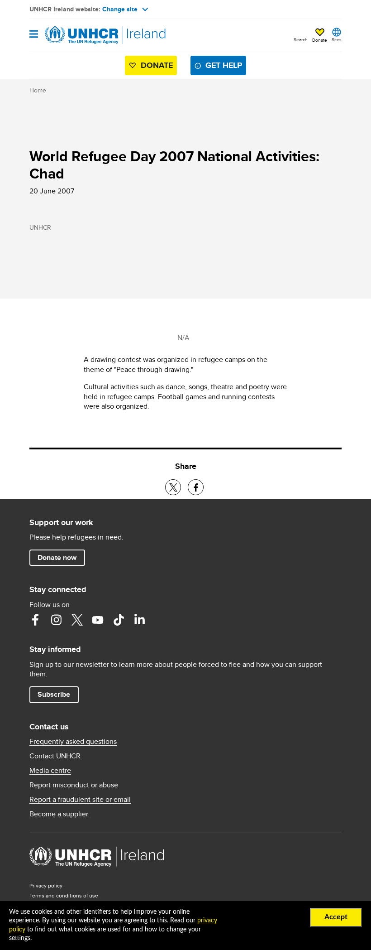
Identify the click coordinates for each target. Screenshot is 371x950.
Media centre (50, 771)
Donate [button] (319, 40)
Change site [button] (120, 9)
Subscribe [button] (54, 694)
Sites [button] (337, 39)
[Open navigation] (33, 34)
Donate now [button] (57, 557)
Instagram (56, 620)
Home (37, 90)
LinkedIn (139, 620)
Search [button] (301, 39)
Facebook (35, 620)
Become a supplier (58, 814)
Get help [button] (223, 65)
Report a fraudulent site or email (80, 800)
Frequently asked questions (73, 742)
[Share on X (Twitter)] (173, 487)
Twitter (77, 620)
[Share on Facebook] (196, 487)
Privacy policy (45, 885)
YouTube (98, 620)
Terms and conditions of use (63, 895)
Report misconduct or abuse (73, 785)
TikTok (118, 620)
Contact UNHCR (55, 756)
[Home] (75, 35)
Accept (335, 917)
